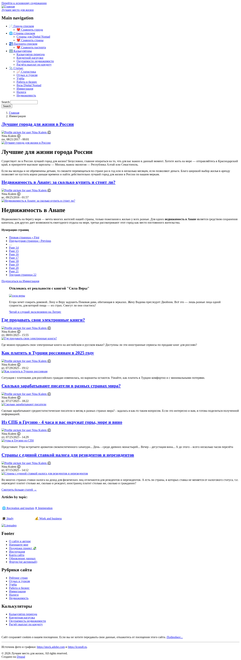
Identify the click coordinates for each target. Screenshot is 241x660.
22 (22, 274)
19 (14, 264)
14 (14, 247)
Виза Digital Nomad (29, 85)
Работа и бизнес (27, 81)
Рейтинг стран (18, 577)
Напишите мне (18, 544)
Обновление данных (22, 558)
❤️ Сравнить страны (30, 40)
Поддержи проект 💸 (23, 548)
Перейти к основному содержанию (24, 3)
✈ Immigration (44, 508)
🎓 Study (8, 518)
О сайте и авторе (20, 541)
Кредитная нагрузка (22, 617)
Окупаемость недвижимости (27, 621)
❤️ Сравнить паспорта (31, 47)
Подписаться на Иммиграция (20, 281)
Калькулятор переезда (31, 54)
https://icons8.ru (77, 647)
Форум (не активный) (23, 561)
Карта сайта (16, 555)
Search (6, 102)
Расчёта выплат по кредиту (34, 64)
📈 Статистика (26, 71)
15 (14, 251)
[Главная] (8, 6)
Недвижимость (26, 95)
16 (14, 254)
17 (14, 257)
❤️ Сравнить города (30, 29)
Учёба (20, 78)
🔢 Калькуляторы (20, 51)
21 (14, 271)
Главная (14, 112)
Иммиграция (25, 88)
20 (14, 268)
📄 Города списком (21, 26)
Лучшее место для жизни (18, 9)
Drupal (21, 656)
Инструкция (17, 551)
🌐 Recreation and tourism (18, 508)
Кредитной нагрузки (30, 57)
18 (14, 261)
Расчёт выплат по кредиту (26, 624)
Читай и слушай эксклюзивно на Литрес (35, 311)
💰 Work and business (48, 518)
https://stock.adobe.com (51, 647)
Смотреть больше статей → (19, 489)
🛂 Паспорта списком (23, 43)
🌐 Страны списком (22, 33)
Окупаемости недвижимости (35, 61)
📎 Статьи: (16, 68)
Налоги (21, 92)
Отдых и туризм (27, 75)
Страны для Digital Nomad (33, 36)
